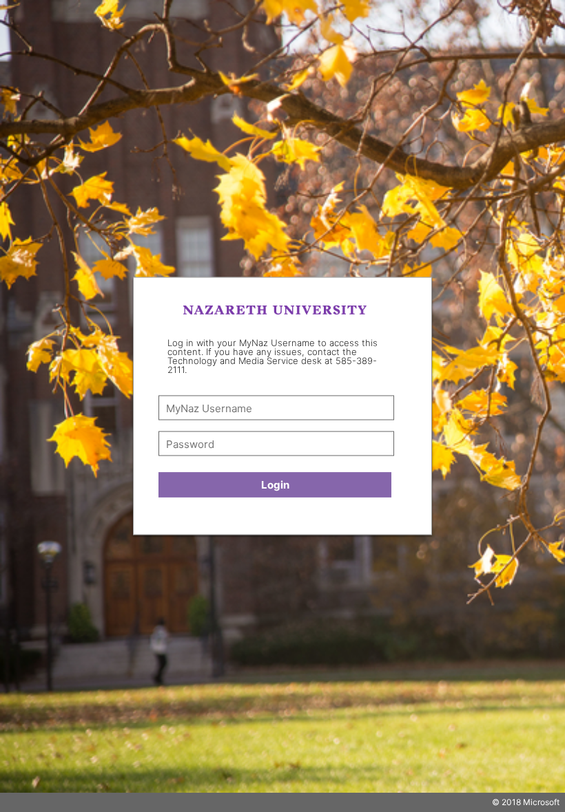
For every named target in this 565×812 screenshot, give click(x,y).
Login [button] (275, 484)
